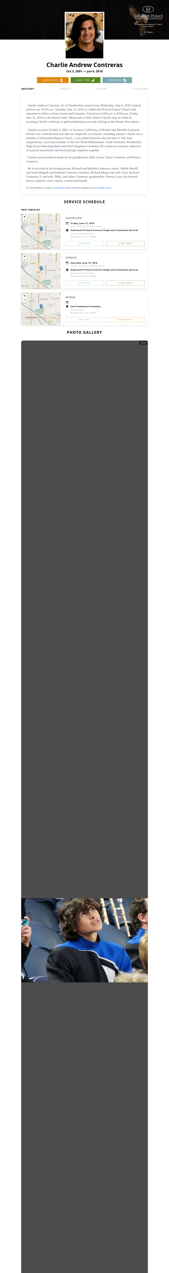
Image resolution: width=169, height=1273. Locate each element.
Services (65, 88)
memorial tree (61, 187)
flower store (105, 187)
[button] (41, 228)
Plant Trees (125, 243)
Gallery (102, 88)
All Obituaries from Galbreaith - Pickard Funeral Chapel (148, 25)
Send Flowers (124, 319)
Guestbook (140, 88)
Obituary (27, 88)
